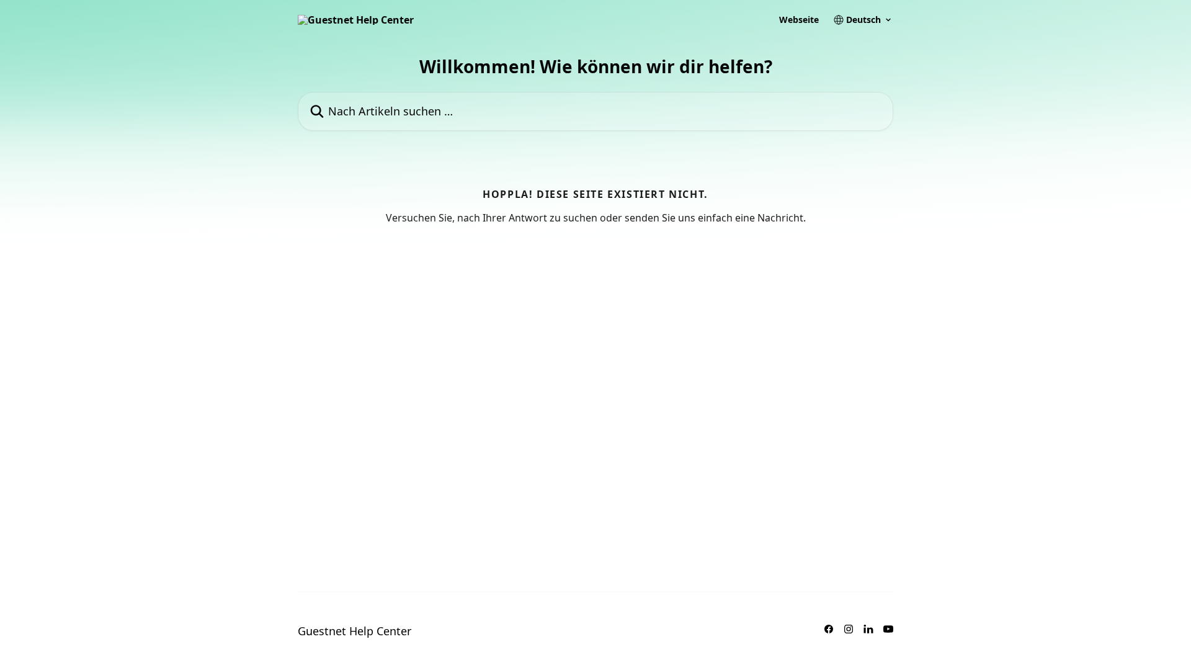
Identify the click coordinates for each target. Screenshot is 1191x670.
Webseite (799, 20)
